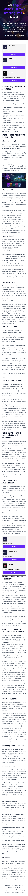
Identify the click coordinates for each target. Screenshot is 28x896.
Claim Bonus (14, 54)
